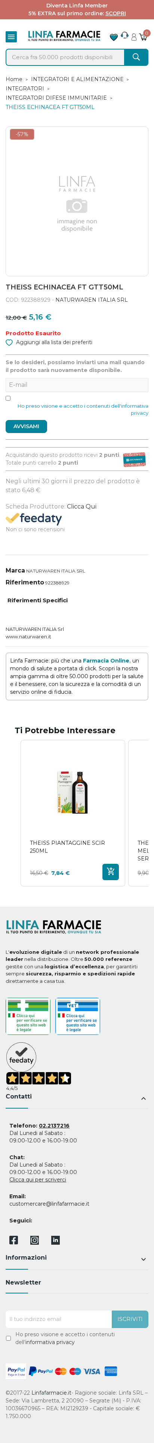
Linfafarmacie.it (51, 1392)
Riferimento (25, 582)
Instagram (34, 1243)
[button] (13, 813)
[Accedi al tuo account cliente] (134, 35)
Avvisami (26, 426)
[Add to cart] (110, 872)
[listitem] (73, 813)
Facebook (13, 1241)
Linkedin (55, 1243)
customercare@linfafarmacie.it (49, 1203)
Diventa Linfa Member (77, 5)
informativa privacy (50, 1342)
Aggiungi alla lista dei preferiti (53, 342)
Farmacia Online (106, 660)
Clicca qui (81, 506)
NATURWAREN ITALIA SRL (91, 299)
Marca (15, 570)
